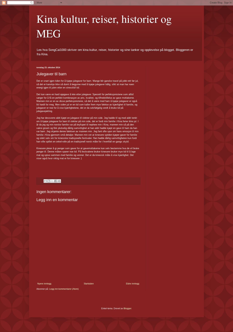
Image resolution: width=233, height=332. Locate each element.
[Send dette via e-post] (45, 181)
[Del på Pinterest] (59, 181)
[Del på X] (52, 181)
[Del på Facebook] (56, 181)
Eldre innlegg (132, 283)
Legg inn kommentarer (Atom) (64, 289)
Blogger (127, 308)
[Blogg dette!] (49, 181)
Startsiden (89, 283)
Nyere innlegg (44, 283)
